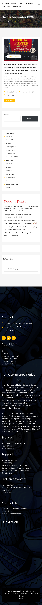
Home (3, 21)
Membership (7, 463)
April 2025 (9, 171)
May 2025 (9, 167)
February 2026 (11, 147)
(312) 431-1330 (9, 331)
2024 (9, 21)
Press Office (7, 511)
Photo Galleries (8, 493)
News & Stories (14, 56)
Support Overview (10, 460)
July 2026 (9, 136)
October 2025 (11, 154)
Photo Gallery (8, 448)
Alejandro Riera (12, 92)
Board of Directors (9, 361)
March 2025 (10, 174)
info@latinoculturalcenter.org (15, 327)
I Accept (21, 598)
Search (6, 114)
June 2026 (9, 140)
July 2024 (9, 188)
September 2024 (12, 184)
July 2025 (9, 164)
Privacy (5, 566)
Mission (5, 354)
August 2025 (10, 160)
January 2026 (10, 150)
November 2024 (11, 181)
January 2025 (10, 178)
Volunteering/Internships (12, 514)
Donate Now (7, 473)
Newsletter (6, 490)
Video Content (8, 485)
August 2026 (10, 133)
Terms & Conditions (10, 569)
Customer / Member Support (14, 509)
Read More (9, 100)
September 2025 (12, 157)
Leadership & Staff (9, 359)
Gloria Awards (7, 364)
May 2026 (9, 143)
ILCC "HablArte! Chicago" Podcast (16, 487)
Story (4, 351)
